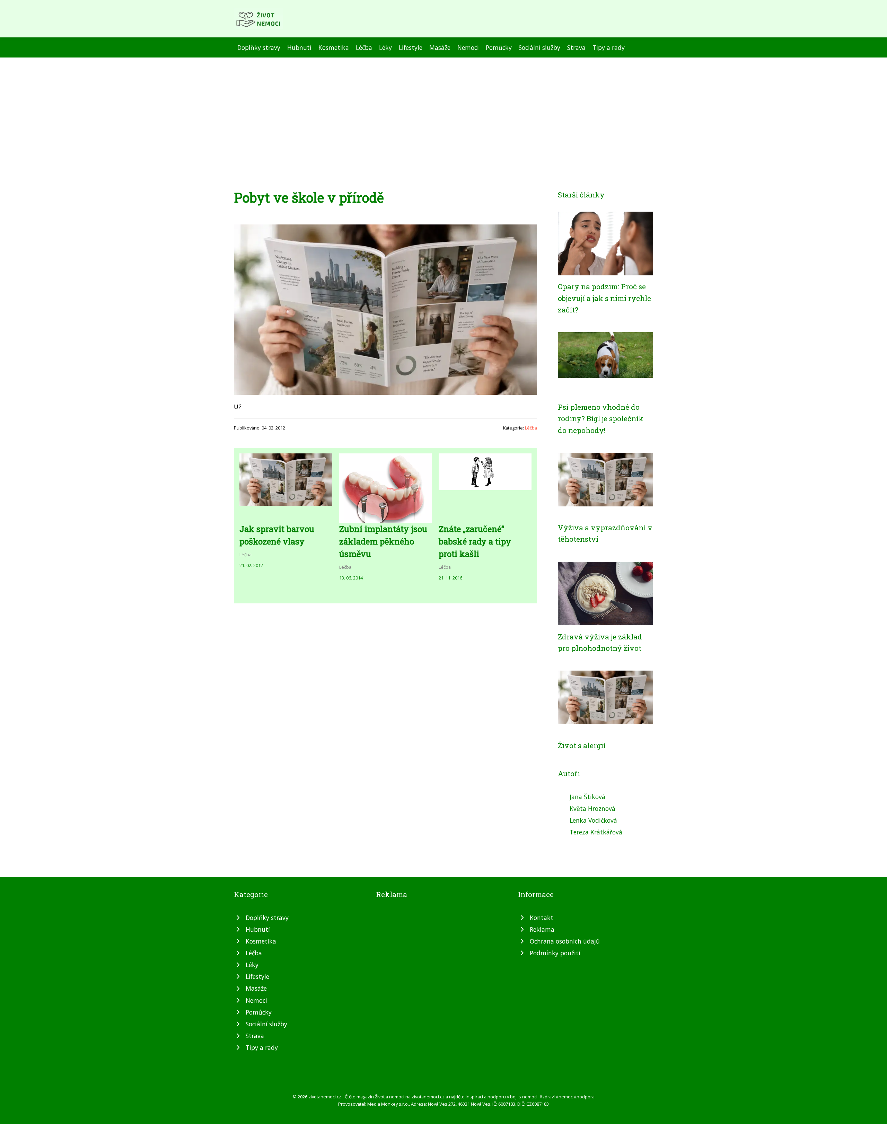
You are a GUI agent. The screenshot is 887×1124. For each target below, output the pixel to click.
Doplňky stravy (258, 47)
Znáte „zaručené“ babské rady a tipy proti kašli (475, 541)
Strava (576, 47)
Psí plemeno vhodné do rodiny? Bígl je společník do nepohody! (600, 418)
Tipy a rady (608, 47)
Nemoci (468, 47)
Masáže (439, 47)
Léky (385, 47)
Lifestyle (410, 47)
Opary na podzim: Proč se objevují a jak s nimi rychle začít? (604, 298)
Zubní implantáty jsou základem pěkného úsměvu (383, 541)
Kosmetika (333, 47)
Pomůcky (499, 47)
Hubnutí (299, 47)
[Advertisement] (443, 109)
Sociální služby (539, 47)
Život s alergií (582, 745)
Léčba (364, 47)
